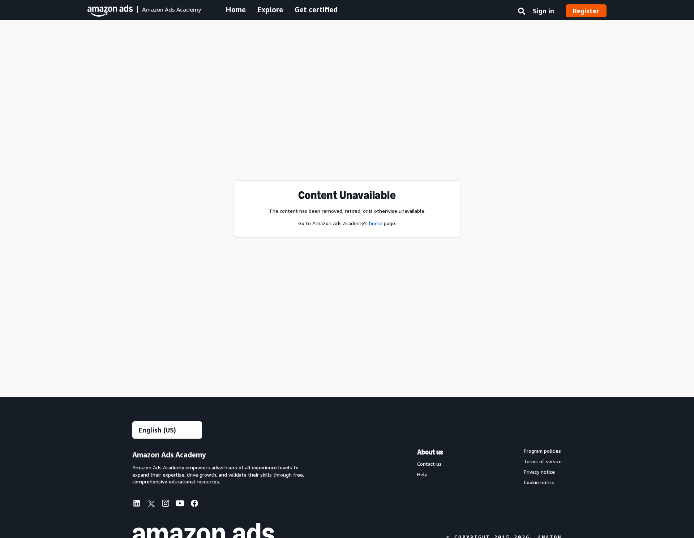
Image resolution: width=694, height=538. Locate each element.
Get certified (316, 9)
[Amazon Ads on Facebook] (194, 504)
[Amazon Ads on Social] (180, 504)
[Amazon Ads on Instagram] (165, 504)
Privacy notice (539, 472)
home (375, 223)
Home (236, 9)
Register (586, 11)
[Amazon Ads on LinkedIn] (136, 504)
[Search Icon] (521, 12)
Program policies (542, 451)
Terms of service (543, 461)
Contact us (429, 464)
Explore (270, 9)
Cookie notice (539, 482)
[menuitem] (139, 504)
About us (430, 452)
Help (422, 474)
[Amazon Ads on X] (151, 504)
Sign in (543, 11)
